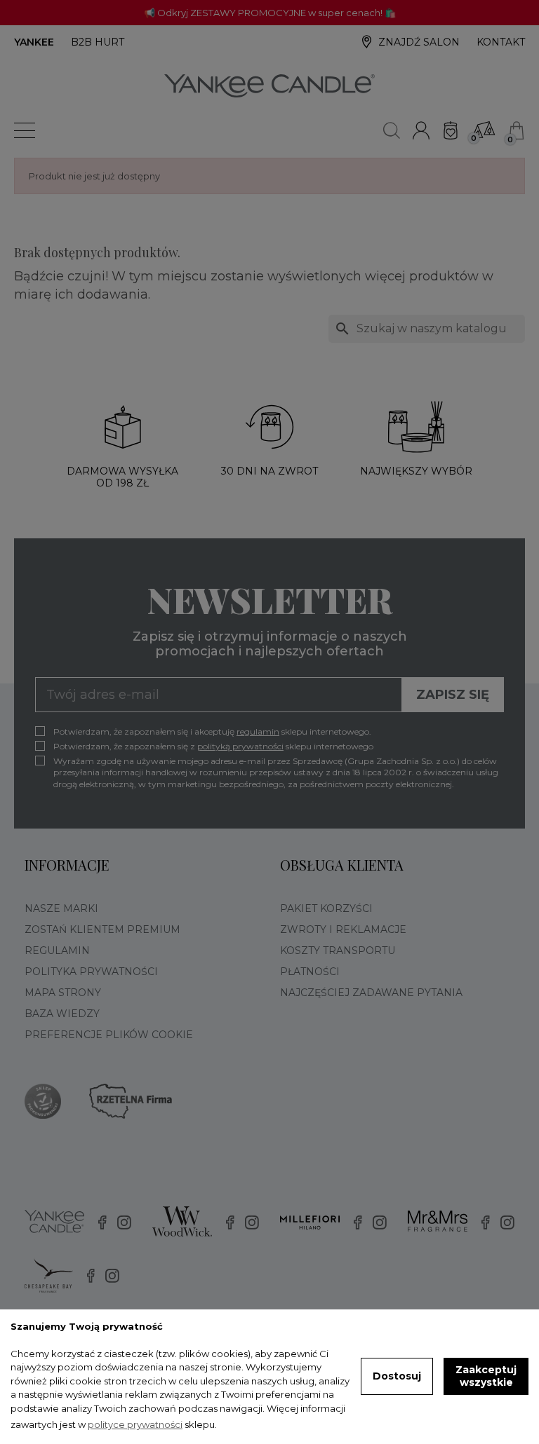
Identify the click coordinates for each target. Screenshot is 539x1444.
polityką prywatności (240, 746)
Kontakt (501, 42)
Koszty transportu (337, 950)
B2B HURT (97, 42)
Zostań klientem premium (102, 929)
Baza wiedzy (62, 1013)
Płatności (310, 971)
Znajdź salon (419, 42)
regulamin (258, 731)
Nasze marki (61, 908)
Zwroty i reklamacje (343, 929)
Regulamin (57, 950)
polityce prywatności (135, 1424)
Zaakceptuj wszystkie (486, 1376)
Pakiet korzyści (326, 908)
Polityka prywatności (91, 971)
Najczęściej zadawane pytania (371, 992)
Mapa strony (63, 992)
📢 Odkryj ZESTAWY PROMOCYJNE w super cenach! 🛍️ (270, 12)
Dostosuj (397, 1376)
